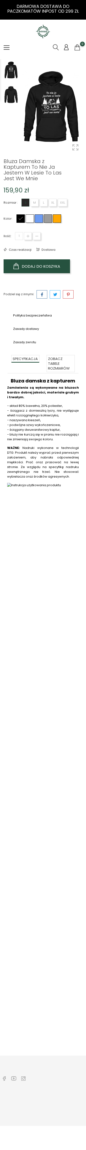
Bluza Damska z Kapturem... (43, 895)
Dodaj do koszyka (40, 266)
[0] (77, 47)
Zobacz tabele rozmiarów (59, 363)
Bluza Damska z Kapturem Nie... (43, 766)
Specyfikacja (25, 358)
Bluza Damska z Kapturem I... (43, 636)
